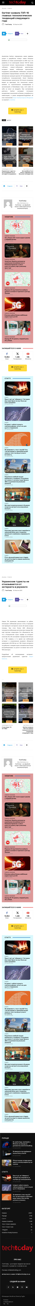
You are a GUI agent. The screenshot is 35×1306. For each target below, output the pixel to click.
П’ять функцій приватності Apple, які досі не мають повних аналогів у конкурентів (17, 559)
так (7, 353)
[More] (28, 33)
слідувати (17, 353)
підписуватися (28, 353)
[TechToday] (3, 24)
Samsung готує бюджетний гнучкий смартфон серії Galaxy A (26, 136)
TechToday (8, 24)
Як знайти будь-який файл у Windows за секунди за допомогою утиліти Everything (22, 1143)
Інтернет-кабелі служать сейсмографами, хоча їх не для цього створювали (15, 426)
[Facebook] (8, 1287)
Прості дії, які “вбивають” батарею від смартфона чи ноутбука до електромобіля (17, 400)
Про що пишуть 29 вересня (9, 136)
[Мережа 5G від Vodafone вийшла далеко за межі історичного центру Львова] (17, 279)
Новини (9, 8)
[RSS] (13, 1287)
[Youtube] (26, 1287)
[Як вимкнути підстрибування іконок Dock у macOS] (6, 1154)
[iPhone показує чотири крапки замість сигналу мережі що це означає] (6, 1163)
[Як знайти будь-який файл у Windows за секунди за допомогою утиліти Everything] (6, 1144)
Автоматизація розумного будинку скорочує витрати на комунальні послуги (17, 506)
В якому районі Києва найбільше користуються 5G (16, 316)
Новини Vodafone (10, 235)
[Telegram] (17, 1287)
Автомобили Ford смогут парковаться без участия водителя (26, 172)
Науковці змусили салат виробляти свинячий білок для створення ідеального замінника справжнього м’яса (17, 533)
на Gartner (12, 100)
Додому (4, 8)
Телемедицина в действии (25, 157)
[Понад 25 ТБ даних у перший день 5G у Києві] (17, 328)
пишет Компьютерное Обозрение (23, 97)
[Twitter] (22, 1287)
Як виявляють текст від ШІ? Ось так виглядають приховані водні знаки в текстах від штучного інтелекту (16, 452)
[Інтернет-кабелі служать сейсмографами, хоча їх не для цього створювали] (17, 414)
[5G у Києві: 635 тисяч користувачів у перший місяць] (17, 227)
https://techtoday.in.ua (22, 203)
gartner (9, 120)
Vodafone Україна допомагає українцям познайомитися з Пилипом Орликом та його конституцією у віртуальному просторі (15, 264)
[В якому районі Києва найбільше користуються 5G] (17, 304)
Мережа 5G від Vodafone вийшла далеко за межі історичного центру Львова (17, 291)
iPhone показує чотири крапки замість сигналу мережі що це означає (22, 1162)
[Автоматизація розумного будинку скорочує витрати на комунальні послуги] (17, 495)
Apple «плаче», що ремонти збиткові (9, 157)
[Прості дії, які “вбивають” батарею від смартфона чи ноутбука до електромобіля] (17, 388)
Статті (6, 397)
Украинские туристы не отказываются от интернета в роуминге (9, 172)
